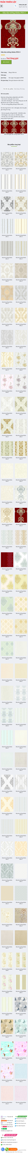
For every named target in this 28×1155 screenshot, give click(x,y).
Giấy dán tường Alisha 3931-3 (21, 769)
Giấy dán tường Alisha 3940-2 (7, 1036)
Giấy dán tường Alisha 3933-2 (7, 836)
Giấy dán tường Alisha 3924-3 (21, 525)
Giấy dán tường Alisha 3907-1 (7, 347)
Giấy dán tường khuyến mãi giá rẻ (9, 1142)
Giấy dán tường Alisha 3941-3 (7, 1081)
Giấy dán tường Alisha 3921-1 (7, 414)
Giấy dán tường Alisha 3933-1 (21, 814)
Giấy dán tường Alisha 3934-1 (7, 858)
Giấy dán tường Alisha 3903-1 (7, 213)
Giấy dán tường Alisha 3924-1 (21, 502)
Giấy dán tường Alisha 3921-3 (7, 436)
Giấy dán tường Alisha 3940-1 (21, 1014)
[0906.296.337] (7, 1149)
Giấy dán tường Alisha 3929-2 (7, 725)
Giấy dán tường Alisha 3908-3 (21, 391)
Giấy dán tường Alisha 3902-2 (21, 191)
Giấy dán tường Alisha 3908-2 (7, 391)
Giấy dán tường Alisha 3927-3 (21, 636)
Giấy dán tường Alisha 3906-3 (21, 325)
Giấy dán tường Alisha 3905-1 (7, 280)
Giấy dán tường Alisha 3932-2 (21, 792)
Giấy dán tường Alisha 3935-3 (21, 903)
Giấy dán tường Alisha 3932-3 (7, 814)
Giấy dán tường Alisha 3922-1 (21, 436)
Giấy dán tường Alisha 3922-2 (7, 458)
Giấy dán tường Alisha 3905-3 (7, 302)
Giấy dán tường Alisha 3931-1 (21, 747)
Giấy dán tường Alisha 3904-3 (7, 258)
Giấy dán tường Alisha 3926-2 (7, 591)
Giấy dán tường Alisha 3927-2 (7, 636)
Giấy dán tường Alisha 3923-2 (21, 480)
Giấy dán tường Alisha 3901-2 (21, 169)
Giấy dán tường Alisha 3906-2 (7, 325)
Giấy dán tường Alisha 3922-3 (21, 458)
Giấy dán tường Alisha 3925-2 (21, 547)
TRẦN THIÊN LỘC (8, 2)
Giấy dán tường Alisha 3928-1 (21, 658)
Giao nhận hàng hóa (20, 1125)
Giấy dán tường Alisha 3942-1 (21, 1081)
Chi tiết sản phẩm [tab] (8, 89)
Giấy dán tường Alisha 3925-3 (7, 569)
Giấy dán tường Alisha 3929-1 (21, 703)
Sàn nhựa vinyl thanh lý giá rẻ (9, 1140)
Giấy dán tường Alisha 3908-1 (21, 369)
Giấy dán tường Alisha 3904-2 (21, 236)
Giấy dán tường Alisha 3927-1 (21, 614)
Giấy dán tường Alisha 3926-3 (21, 591)
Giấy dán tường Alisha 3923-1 (7, 480)
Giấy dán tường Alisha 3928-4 (7, 703)
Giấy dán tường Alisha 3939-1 (21, 992)
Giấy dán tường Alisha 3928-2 (7, 680)
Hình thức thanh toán (21, 1123)
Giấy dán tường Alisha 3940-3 (21, 1036)
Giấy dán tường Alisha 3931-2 (7, 769)
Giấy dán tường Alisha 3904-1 (7, 236)
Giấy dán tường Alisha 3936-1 (7, 925)
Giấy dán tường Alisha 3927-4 (7, 658)
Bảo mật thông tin (20, 1121)
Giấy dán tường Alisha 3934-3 (7, 880)
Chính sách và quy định (21, 1118)
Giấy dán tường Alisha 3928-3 (21, 680)
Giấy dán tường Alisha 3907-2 (21, 347)
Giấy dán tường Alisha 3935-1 (21, 880)
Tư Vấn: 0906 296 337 (7, 1144)
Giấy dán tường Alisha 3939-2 (7, 1014)
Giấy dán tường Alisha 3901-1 (7, 169)
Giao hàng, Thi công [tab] (19, 89)
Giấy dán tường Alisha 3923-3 (7, 502)
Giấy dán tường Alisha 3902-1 (7, 191)
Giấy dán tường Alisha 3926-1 (21, 569)
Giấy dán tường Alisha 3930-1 (21, 725)
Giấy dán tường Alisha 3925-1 (7, 547)
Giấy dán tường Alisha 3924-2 (7, 525)
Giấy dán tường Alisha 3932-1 (7, 792)
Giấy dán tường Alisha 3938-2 (21, 969)
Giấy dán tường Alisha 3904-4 (21, 258)
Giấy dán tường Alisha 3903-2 (21, 213)
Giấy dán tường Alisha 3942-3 (21, 1103)
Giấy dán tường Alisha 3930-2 (7, 747)
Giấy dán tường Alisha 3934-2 (21, 858)
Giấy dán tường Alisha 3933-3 (21, 836)
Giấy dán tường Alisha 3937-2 (21, 947)
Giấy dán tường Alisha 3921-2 (21, 414)
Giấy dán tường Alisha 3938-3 (7, 992)
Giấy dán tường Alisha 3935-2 (7, 903)
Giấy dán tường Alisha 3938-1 (7, 969)
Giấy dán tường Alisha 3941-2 (21, 1058)
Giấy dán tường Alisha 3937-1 (7, 947)
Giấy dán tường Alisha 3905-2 (21, 280)
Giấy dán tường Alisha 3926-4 (7, 614)
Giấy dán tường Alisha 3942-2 (7, 1103)
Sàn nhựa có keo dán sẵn (7, 1137)
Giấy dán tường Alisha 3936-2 (21, 925)
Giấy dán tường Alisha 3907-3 (7, 369)
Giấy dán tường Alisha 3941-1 (7, 1058)
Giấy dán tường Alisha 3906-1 (21, 302)
